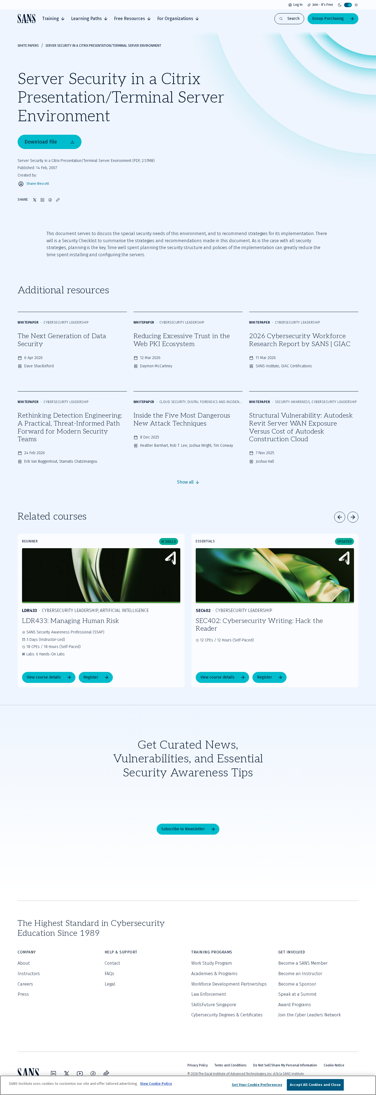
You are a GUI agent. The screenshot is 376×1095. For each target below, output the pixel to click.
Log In (298, 5)
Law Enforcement (208, 994)
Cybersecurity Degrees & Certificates (227, 1014)
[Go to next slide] (352, 517)
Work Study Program (211, 963)
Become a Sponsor (297, 984)
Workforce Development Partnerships (229, 984)
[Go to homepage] (27, 18)
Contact (112, 963)
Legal (110, 984)
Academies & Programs (214, 973)
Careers (25, 984)
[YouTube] (80, 1073)
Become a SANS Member (303, 963)
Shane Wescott (37, 184)
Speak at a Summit (297, 994)
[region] (188, 1085)
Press (23, 994)
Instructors (29, 973)
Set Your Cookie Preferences (257, 1085)
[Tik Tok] (106, 1073)
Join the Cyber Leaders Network (309, 1014)
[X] (66, 1073)
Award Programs (294, 1004)
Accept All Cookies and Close (315, 1085)
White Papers (28, 46)
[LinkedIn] (53, 1073)
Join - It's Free (322, 5)
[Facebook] (93, 1073)
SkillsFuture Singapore (213, 1004)
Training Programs (211, 952)
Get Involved (291, 952)
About (24, 963)
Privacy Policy (197, 1065)
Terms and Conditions (230, 1065)
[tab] (53, 18)
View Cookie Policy (156, 1084)
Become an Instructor (300, 973)
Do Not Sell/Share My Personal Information (285, 1065)
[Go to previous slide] (339, 517)
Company (27, 952)
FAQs (109, 973)
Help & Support (121, 952)
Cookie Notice (334, 1065)
